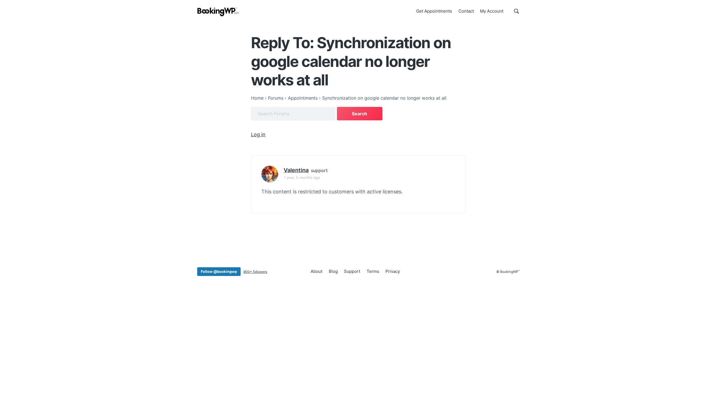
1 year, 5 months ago (302, 177)
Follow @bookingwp (219, 271)
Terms (373, 271)
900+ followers (255, 272)
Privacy (392, 271)
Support (352, 271)
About (316, 271)
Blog (333, 271)
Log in (258, 134)
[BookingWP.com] (218, 12)
